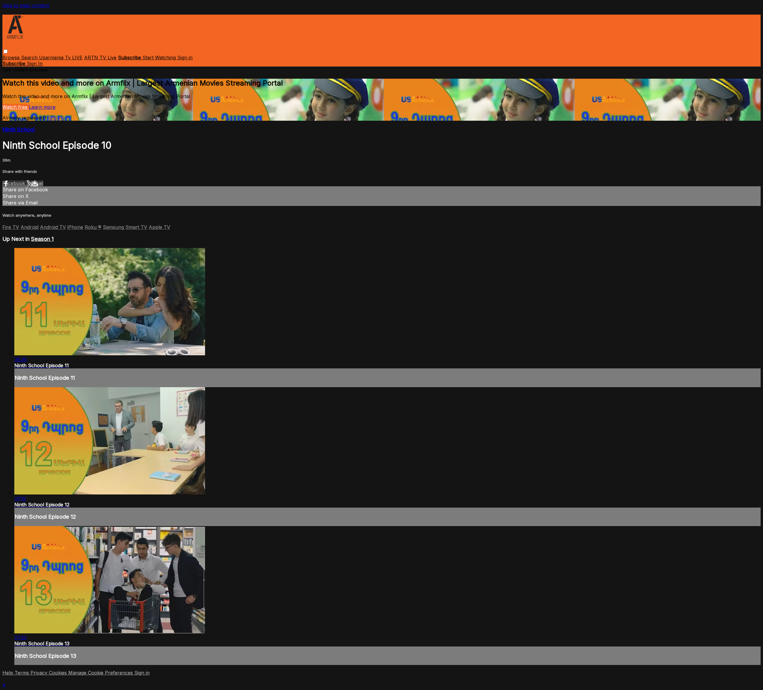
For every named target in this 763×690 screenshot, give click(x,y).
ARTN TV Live (100, 58)
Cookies (58, 673)
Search (30, 58)
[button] (5, 51)
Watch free (15, 107)
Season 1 (42, 238)
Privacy (39, 673)
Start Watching (159, 58)
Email (37, 183)
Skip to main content (25, 5)
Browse (11, 58)
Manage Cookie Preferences (101, 673)
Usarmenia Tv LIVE (61, 58)
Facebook (14, 183)
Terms (22, 673)
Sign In (35, 63)
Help (8, 673)
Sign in (185, 58)
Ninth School (18, 129)
